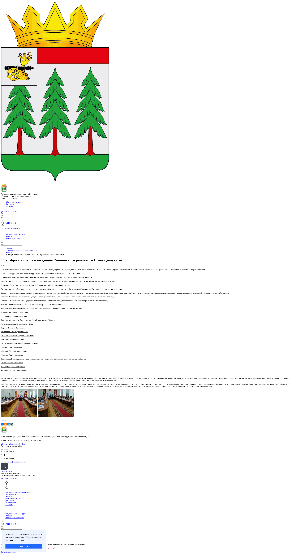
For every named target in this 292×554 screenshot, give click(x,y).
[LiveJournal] (11, 424)
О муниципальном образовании (17, 492)
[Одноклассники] (5, 424)
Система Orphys (7, 471)
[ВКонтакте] (2, 424)
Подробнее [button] (19, 540)
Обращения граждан (13, 202)
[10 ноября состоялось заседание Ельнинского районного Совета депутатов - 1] (56, 416)
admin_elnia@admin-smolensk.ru (13, 444)
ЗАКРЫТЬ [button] (24, 546)
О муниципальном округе (15, 234)
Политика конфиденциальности (13, 462)
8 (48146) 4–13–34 (10, 223)
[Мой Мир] (8, 424)
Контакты (9, 206)
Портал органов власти (14, 238)
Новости (8, 236)
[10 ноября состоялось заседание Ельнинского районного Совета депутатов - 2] (19, 416)
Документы (9, 204)
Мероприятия (10, 503)
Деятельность (10, 494)
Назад (3, 420)
